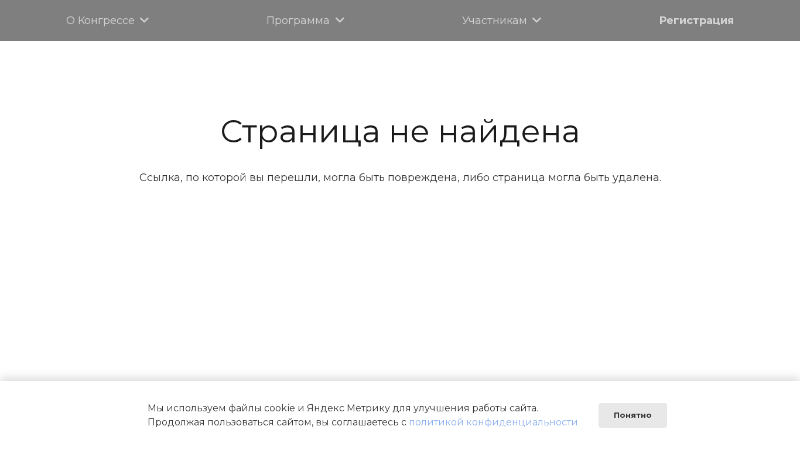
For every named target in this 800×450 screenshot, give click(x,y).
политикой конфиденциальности (493, 422)
